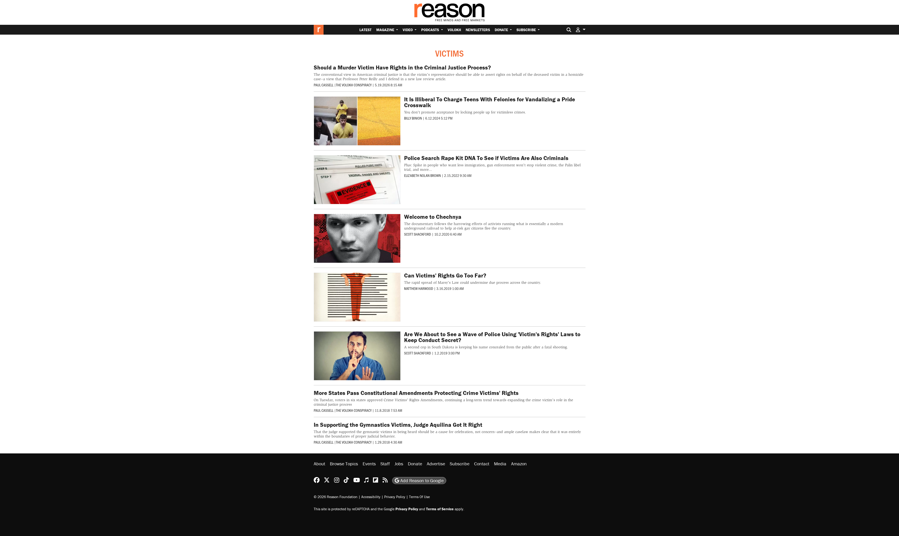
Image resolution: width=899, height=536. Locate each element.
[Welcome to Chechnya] (357, 238)
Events (369, 464)
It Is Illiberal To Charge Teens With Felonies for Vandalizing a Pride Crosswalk (489, 102)
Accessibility (370, 496)
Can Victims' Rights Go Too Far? (445, 275)
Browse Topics (344, 464)
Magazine (385, 29)
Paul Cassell (323, 84)
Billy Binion (413, 118)
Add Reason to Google (421, 480)
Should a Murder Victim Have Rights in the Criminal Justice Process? (402, 67)
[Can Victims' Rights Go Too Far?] (357, 297)
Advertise (436, 464)
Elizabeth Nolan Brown (422, 175)
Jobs (398, 464)
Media (500, 464)
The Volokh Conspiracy (354, 84)
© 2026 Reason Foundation (335, 496)
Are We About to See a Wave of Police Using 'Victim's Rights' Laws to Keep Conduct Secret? (492, 337)
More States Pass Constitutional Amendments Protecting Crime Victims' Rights (416, 393)
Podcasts (430, 29)
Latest (365, 29)
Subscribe (526, 29)
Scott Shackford (417, 234)
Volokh (454, 29)
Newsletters (478, 29)
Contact (481, 464)
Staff (385, 464)
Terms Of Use (419, 496)
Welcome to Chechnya (432, 216)
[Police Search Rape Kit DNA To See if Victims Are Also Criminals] (357, 179)
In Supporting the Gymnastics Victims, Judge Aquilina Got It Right (398, 424)
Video (408, 29)
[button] (580, 29)
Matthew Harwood (418, 288)
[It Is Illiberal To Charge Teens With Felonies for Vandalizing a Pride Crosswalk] (357, 121)
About (319, 464)
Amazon (519, 464)
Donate (502, 29)
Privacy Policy (394, 496)
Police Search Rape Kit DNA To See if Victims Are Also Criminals (486, 158)
